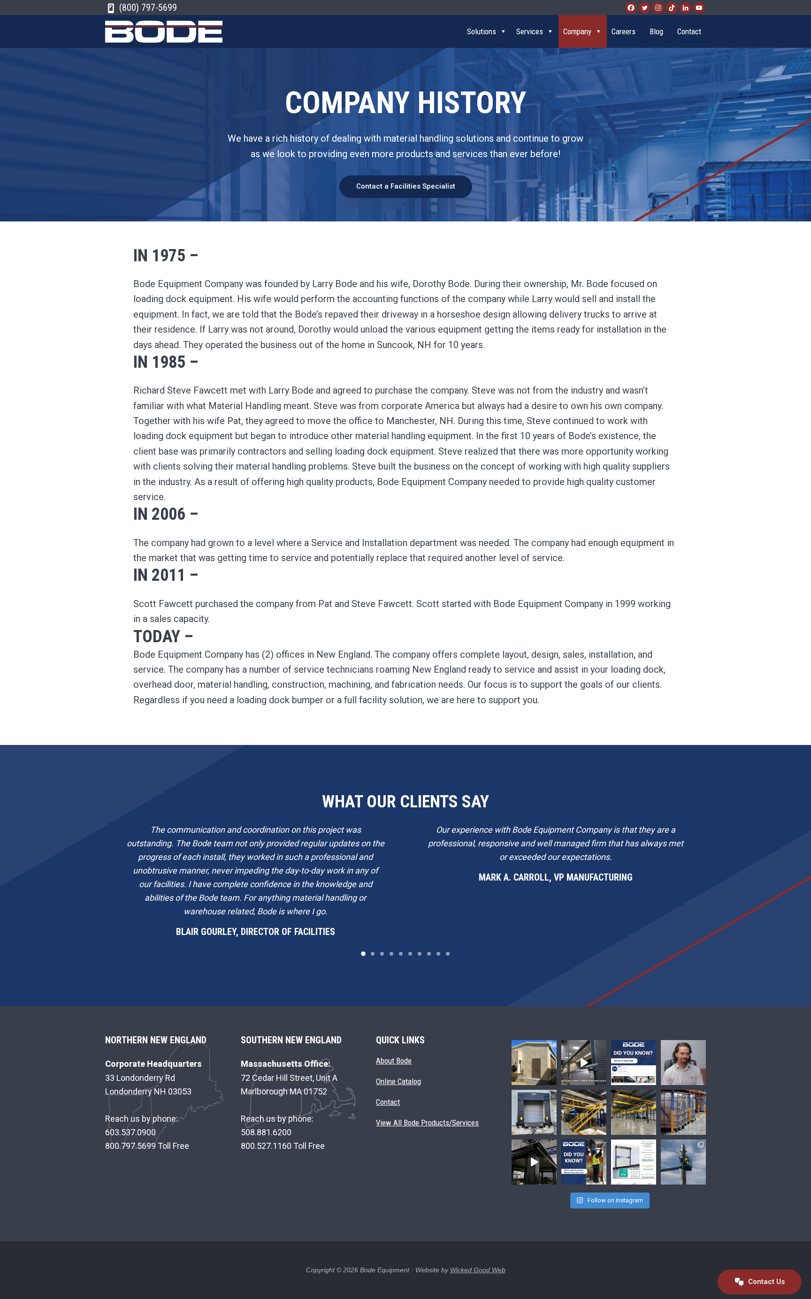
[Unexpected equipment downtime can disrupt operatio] (583, 1162)
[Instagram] (658, 8)
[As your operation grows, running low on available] (583, 1112)
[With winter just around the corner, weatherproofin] (534, 1112)
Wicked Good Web (477, 1270)
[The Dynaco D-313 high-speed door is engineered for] (633, 1162)
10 (448, 954)
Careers (623, 31)
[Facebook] (631, 8)
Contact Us (765, 1281)
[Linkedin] (685, 8)
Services (529, 31)
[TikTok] (672, 8)
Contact (689, 31)
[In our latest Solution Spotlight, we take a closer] (583, 1062)
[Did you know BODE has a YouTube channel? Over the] (633, 1062)
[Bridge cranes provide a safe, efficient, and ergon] (633, 1112)
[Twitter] (644, 8)
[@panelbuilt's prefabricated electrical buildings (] (534, 1062)
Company (577, 31)
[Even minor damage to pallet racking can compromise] (683, 1112)
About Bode (394, 1061)
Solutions (481, 31)
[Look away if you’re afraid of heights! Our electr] (683, 1162)
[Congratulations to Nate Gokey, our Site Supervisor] (683, 1062)
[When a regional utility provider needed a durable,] (534, 1162)
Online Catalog (398, 1082)
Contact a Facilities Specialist (405, 186)
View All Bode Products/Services (427, 1123)
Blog (656, 31)
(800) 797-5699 (147, 7)
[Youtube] (699, 8)
